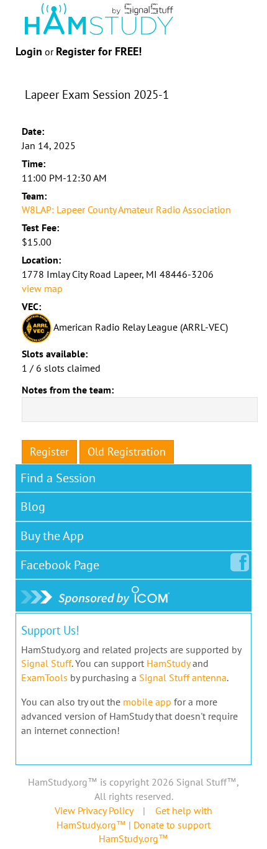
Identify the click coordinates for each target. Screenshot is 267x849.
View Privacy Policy (94, 810)
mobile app (147, 701)
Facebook (59, 565)
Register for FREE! (99, 51)
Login (29, 51)
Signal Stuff (46, 663)
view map (42, 288)
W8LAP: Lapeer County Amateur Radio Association (126, 209)
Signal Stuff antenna (183, 677)
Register (49, 451)
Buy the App (52, 536)
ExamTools (44, 677)
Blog (32, 506)
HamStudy (168, 663)
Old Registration (127, 451)
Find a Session (58, 478)
